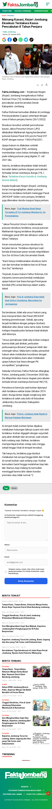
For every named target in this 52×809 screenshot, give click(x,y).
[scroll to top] (48, 793)
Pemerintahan (41, 11)
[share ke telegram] (26, 41)
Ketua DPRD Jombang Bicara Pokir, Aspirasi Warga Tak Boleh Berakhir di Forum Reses (16, 689)
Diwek (14, 488)
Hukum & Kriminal (23, 11)
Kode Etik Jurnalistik (36, 794)
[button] (37, 85)
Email (7, 557)
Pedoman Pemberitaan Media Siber (24, 790)
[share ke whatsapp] (21, 41)
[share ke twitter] (15, 41)
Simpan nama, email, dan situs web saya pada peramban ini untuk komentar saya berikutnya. (26, 571)
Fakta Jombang (9, 32)
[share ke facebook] (10, 41)
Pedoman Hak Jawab (12, 794)
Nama (7, 545)
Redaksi (24, 787)
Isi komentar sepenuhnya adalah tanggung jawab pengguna (24, 516)
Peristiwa (7, 11)
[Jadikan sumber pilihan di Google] (4, 41)
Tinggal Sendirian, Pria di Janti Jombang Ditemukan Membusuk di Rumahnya (16, 705)
